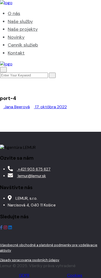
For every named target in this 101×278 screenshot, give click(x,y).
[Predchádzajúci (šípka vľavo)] (9, 139)
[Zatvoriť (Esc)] (84, 5)
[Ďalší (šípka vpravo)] (92, 139)
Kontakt (16, 53)
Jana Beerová (16, 107)
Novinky (16, 37)
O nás (14, 13)
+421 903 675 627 (34, 169)
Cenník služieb (23, 45)
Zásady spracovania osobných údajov (29, 260)
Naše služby (20, 21)
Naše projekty (23, 29)
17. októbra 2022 (50, 107)
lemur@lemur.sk (31, 176)
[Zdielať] (72, 5)
